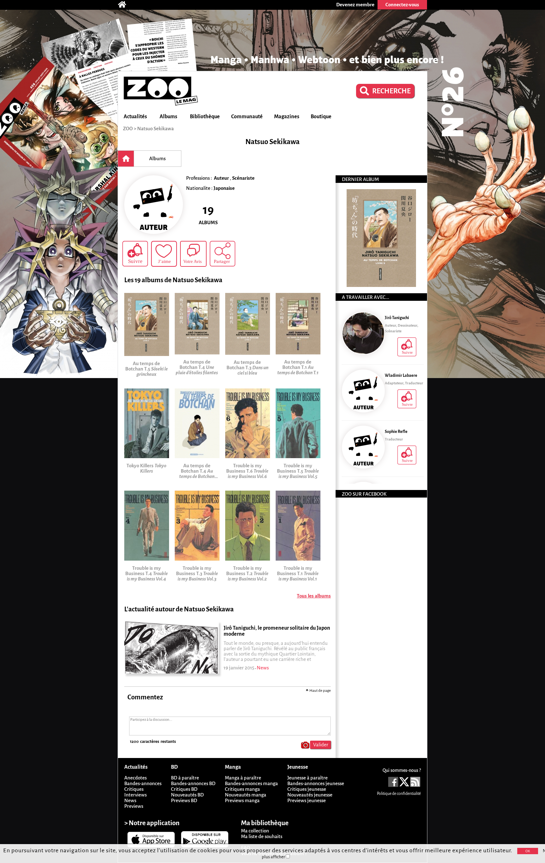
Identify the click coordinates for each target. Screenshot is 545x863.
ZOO (128, 128)
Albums (168, 117)
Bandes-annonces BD (193, 783)
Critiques (134, 789)
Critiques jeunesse (306, 789)
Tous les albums (314, 595)
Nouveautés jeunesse (309, 794)
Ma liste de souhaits (261, 836)
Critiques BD (184, 789)
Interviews (135, 794)
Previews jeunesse (306, 800)
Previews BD (184, 800)
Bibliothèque (205, 117)
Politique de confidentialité (399, 793)
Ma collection (255, 830)
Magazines (286, 117)
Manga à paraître (243, 777)
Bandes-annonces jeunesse (315, 783)
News (130, 800)
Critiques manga (242, 789)
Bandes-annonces (142, 783)
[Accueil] (125, 4)
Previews (133, 806)
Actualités (135, 117)
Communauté (247, 117)
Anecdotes (135, 777)
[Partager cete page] (222, 253)
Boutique (321, 117)
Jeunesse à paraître (307, 777)
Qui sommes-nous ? (402, 770)
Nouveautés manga (245, 794)
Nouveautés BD (187, 794)
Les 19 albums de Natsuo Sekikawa (173, 280)
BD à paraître (185, 777)
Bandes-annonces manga (251, 783)
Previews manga (242, 800)
